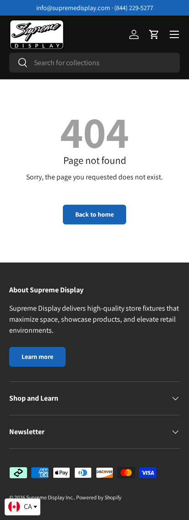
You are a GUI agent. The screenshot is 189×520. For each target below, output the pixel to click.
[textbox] (22, 507)
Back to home (94, 214)
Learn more (37, 356)
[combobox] (94, 63)
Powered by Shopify (99, 497)
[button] (154, 34)
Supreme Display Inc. (50, 497)
